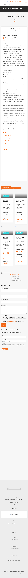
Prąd (6, 143)
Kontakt (15, 546)
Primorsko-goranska (17, 14)
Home (9, 14)
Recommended (6, 187)
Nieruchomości (15, 539)
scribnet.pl (19, 573)
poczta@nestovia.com (15, 560)
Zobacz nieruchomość (21, 196)
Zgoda (3, 343)
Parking (7, 140)
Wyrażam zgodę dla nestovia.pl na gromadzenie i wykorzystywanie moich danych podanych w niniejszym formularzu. (14, 346)
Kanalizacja (7, 138)
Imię (2, 335)
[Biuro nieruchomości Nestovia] (14, 1)
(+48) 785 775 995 (6, 4)
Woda (6, 146)
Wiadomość (4, 305)
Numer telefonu (4, 299)
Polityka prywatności (15, 548)
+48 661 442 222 (14, 564)
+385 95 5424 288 (14, 566)
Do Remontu (8, 135)
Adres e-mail (4, 294)
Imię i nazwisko (4, 288)
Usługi (15, 537)
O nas (15, 535)
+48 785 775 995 (14, 562)
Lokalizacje (15, 541)
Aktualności (15, 544)
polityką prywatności (11, 321)
